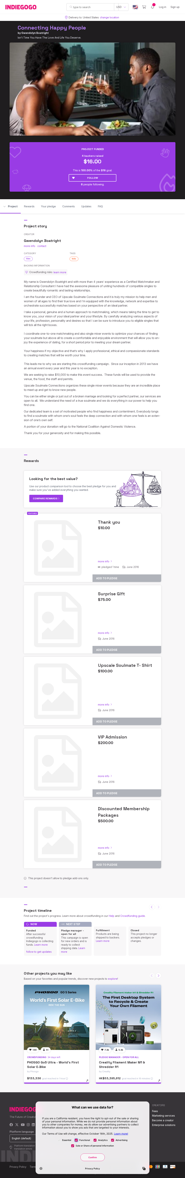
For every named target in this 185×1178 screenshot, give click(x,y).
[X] (17, 1125)
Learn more (41, 944)
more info (29, 245)
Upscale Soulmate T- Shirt (125, 665)
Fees (155, 1111)
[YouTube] (23, 1125)
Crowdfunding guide (132, 915)
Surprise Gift (111, 594)
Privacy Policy (18, 1166)
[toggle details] (89, 1082)
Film (28, 258)
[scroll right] (158, 975)
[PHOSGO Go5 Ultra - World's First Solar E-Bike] (56, 1017)
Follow (92, 177)
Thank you (109, 522)
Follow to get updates (39, 951)
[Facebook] (11, 1125)
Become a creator (163, 1120)
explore (112, 978)
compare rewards (45, 498)
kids (74, 258)
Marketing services (163, 1115)
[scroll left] (152, 907)
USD (119, 6)
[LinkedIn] (33, 1125)
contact (41, 245)
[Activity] (152, 7)
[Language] (135, 7)
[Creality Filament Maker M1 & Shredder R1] (128, 1017)
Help (111, 915)
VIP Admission (112, 737)
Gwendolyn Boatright (35, 32)
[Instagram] (28, 1125)
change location (109, 17)
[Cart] (144, 7)
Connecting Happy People (52, 27)
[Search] (71, 7)
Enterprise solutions (163, 1124)
